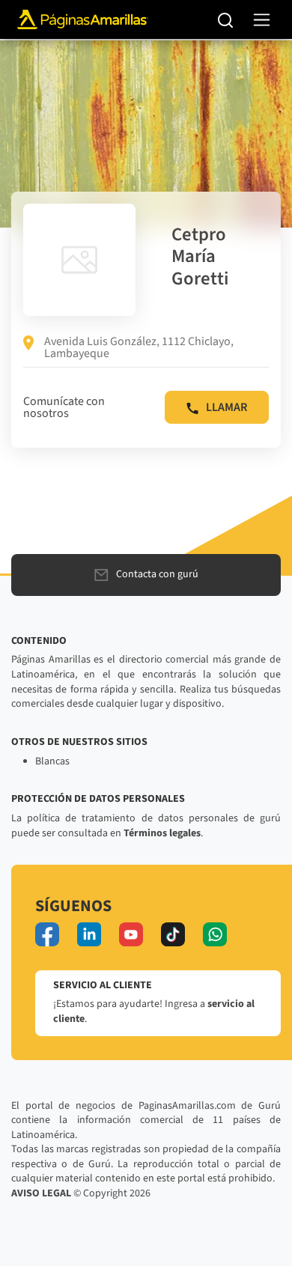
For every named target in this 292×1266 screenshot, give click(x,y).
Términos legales (162, 833)
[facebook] (47, 934)
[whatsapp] (215, 934)
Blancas (52, 761)
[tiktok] (173, 934)
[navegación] (262, 20)
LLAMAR (226, 407)
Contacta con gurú (157, 574)
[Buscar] (226, 19)
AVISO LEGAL (41, 1193)
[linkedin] (89, 934)
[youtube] (131, 934)
